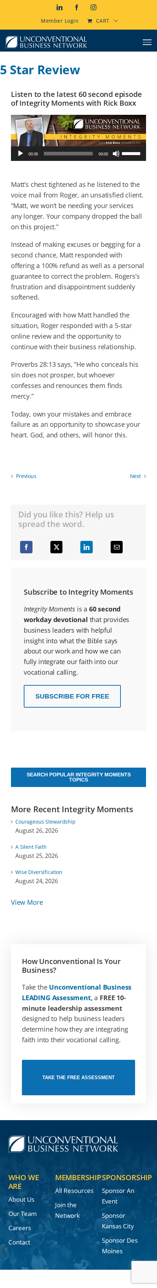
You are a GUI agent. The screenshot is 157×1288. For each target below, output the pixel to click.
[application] (78, 153)
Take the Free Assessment (78, 1077)
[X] (57, 547)
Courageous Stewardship (45, 821)
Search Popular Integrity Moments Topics (79, 777)
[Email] (117, 547)
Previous (26, 475)
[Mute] (116, 153)
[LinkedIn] (86, 547)
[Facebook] (26, 547)
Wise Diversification (38, 872)
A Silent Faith (31, 846)
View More (27, 902)
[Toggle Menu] (147, 42)
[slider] (132, 152)
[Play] (20, 153)
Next (135, 475)
